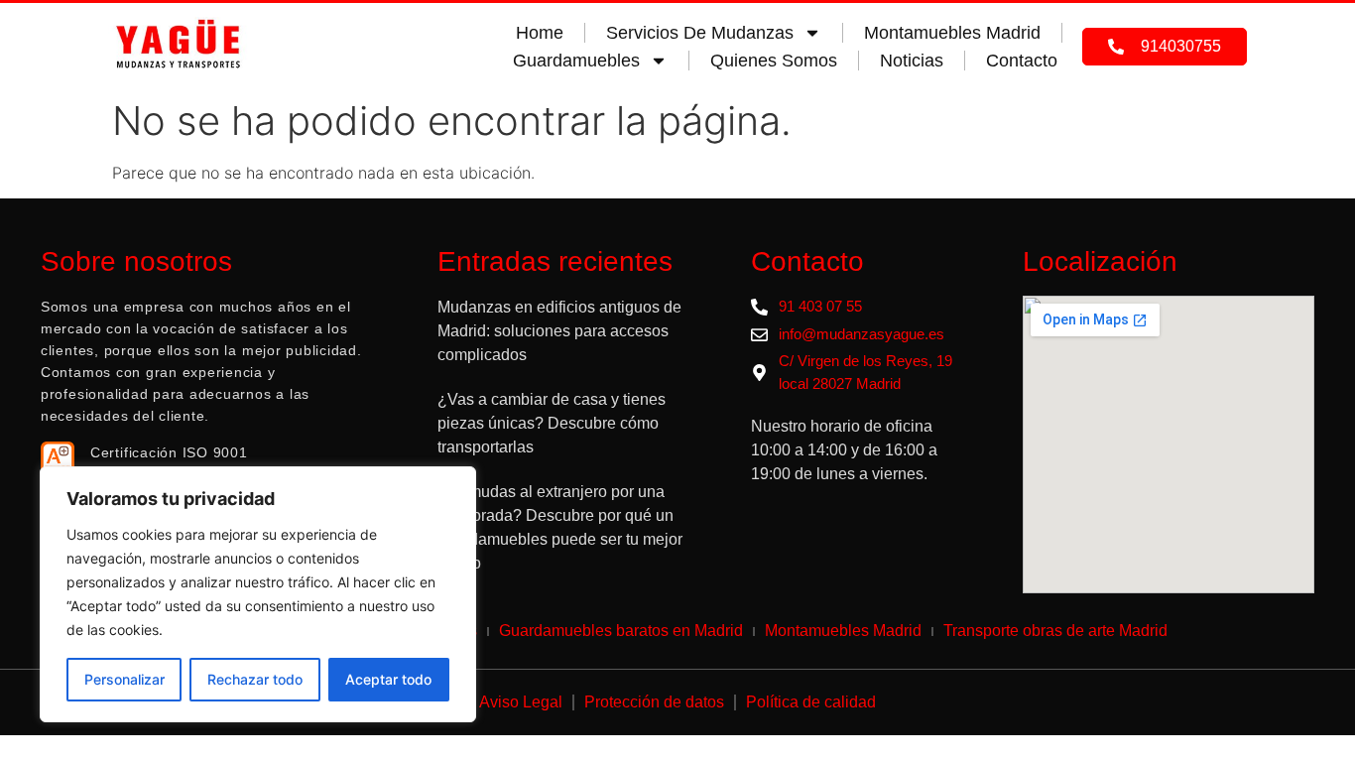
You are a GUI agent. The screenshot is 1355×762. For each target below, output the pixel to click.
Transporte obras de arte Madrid (1055, 630)
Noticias (911, 60)
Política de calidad (811, 702)
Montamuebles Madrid (952, 33)
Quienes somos (773, 60)
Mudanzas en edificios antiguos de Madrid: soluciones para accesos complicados (559, 331)
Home (539, 33)
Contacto (1021, 60)
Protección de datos (654, 702)
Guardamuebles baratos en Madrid (621, 630)
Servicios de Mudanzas (700, 33)
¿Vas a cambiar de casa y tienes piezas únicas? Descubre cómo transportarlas (551, 423)
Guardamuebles (576, 60)
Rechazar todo (255, 679)
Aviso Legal (520, 702)
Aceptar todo (388, 679)
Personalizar (124, 679)
